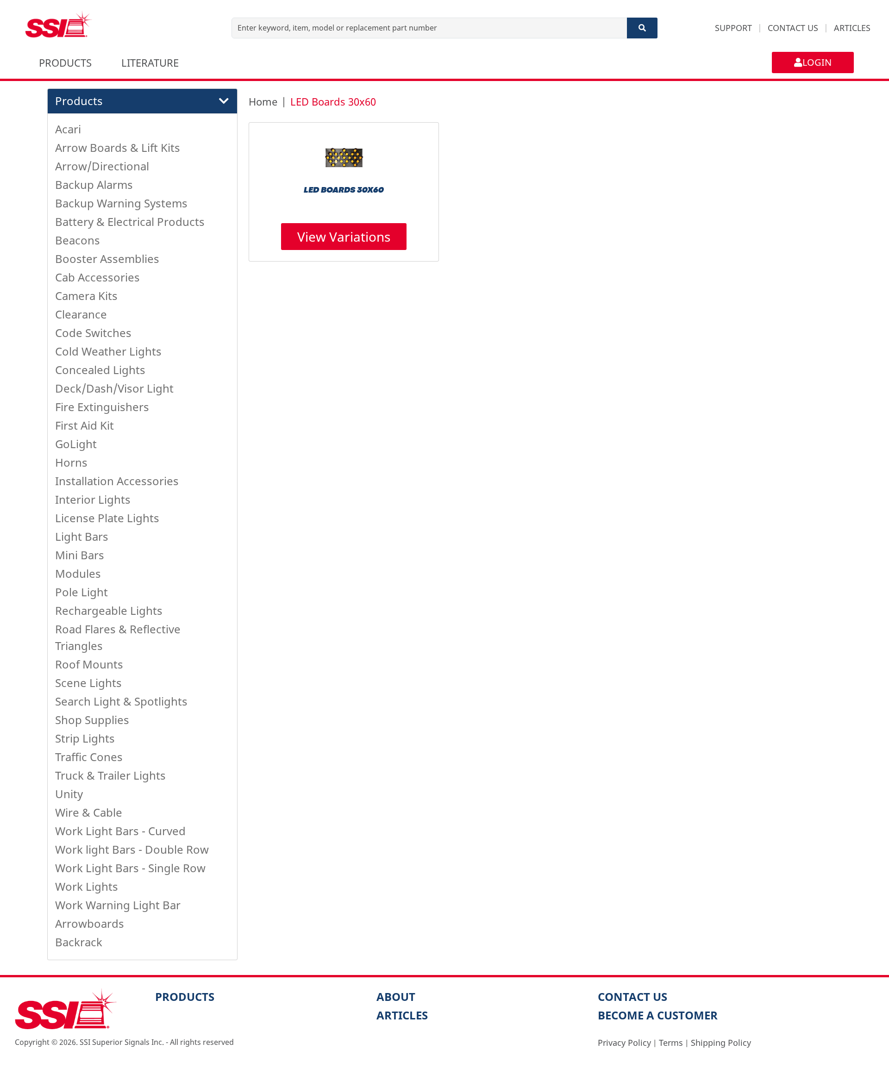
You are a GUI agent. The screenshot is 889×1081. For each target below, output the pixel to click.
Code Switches (93, 332)
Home (263, 101)
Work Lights (86, 886)
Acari (68, 129)
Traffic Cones (89, 756)
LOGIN (817, 62)
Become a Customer (658, 1015)
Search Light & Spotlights (121, 701)
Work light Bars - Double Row (132, 849)
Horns (71, 462)
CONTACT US (793, 27)
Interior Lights (93, 499)
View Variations (343, 236)
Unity (69, 793)
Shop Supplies (92, 719)
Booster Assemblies (107, 258)
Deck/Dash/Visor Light (114, 388)
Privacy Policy (624, 1042)
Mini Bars (79, 554)
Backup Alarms (94, 184)
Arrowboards (89, 923)
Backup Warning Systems (121, 203)
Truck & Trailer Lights (110, 775)
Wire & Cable (88, 812)
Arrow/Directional (102, 166)
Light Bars (81, 536)
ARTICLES (852, 27)
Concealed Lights (100, 369)
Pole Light (81, 592)
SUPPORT (733, 27)
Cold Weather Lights (108, 351)
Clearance (81, 314)
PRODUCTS (65, 62)
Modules (78, 573)
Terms (671, 1042)
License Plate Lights (107, 517)
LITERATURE (150, 62)
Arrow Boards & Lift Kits (117, 147)
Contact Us (632, 996)
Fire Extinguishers (102, 406)
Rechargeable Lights (109, 610)
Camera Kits (86, 295)
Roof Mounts (89, 664)
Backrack (78, 942)
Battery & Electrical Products (130, 221)
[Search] (642, 28)
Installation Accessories (117, 480)
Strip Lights (85, 738)
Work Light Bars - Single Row (130, 867)
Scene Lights (88, 682)
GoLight (76, 443)
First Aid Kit (84, 425)
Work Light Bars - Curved (120, 830)
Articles (402, 1015)
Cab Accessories (97, 277)
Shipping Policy (721, 1042)
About (395, 996)
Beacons (77, 240)
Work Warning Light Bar (118, 904)
